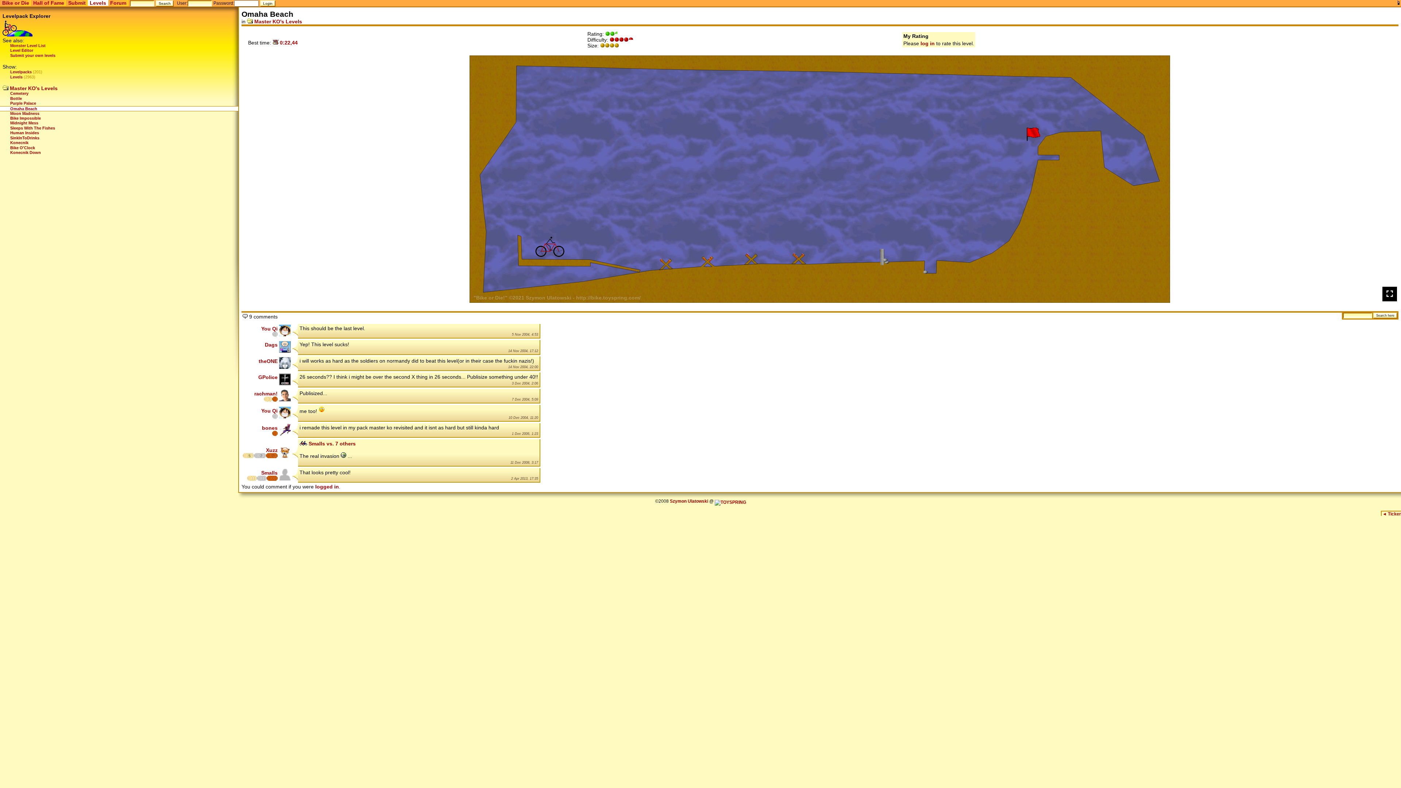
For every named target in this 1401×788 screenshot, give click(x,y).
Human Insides (24, 133)
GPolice (268, 377)
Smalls (269, 473)
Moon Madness (24, 113)
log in (928, 43)
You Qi (269, 329)
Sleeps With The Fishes (32, 128)
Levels (98, 3)
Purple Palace (23, 103)
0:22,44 (288, 43)
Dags (271, 345)
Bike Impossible (25, 118)
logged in (327, 487)
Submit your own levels (32, 55)
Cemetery (19, 93)
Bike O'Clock (22, 148)
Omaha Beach (23, 109)
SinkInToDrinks (24, 138)
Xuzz (272, 450)
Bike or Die (15, 3)
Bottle (16, 98)
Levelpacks (21, 72)
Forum (118, 3)
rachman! (266, 394)
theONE (268, 361)
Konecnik (19, 142)
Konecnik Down (25, 152)
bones (270, 428)
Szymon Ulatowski (689, 501)
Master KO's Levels (33, 88)
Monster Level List (28, 45)
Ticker (1391, 514)
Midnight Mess (24, 123)
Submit (77, 3)
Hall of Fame (48, 3)
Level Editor (21, 50)
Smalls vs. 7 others (331, 444)
